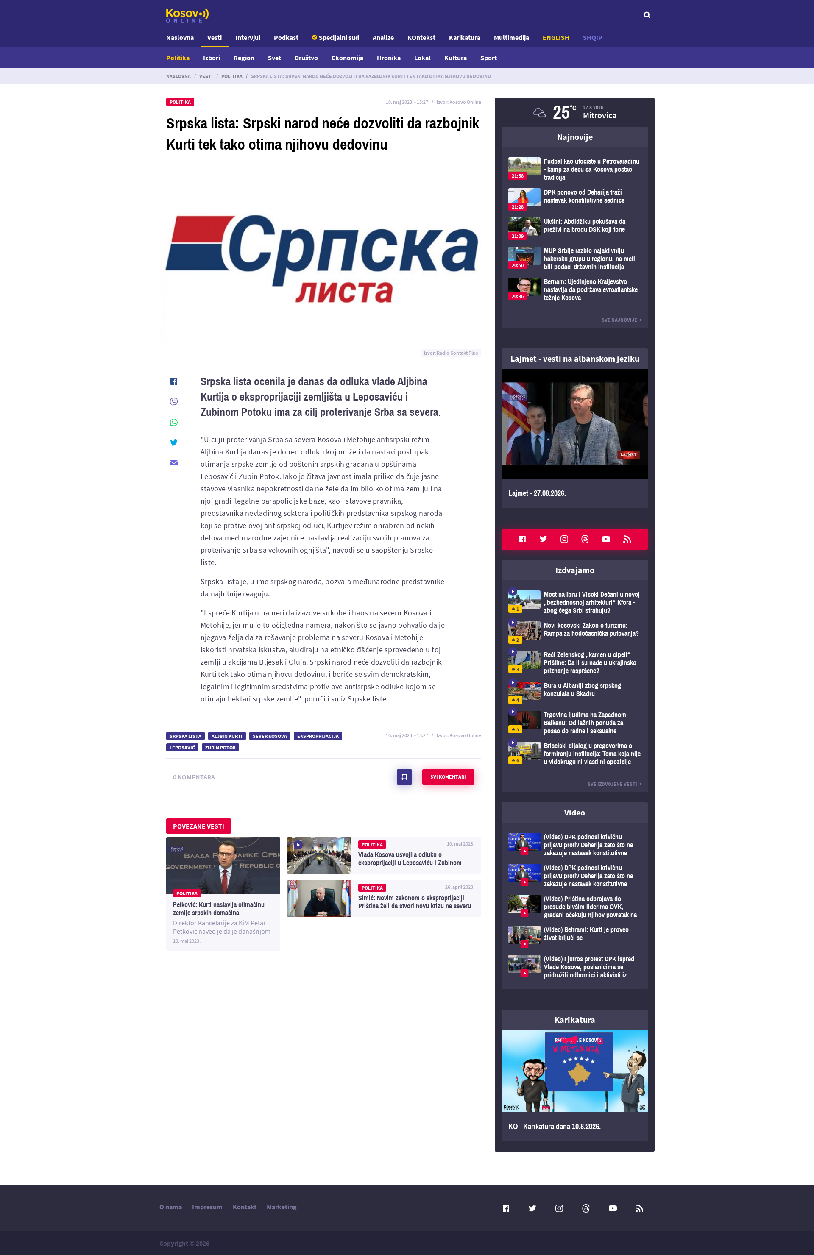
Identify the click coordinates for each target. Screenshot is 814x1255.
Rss (627, 539)
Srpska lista (185, 736)
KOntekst (421, 37)
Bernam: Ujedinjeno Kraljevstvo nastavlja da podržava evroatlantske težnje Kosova (574, 290)
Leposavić (182, 747)
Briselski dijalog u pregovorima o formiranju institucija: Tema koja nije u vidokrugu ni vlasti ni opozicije (574, 754)
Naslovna (180, 37)
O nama (170, 1206)
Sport (488, 57)
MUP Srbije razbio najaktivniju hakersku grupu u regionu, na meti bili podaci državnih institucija (574, 259)
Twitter (543, 539)
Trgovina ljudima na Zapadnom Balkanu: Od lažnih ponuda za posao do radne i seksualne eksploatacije (574, 723)
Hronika (389, 57)
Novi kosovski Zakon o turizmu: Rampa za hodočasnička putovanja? (574, 632)
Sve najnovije (619, 320)
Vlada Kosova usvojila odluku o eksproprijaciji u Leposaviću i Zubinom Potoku (384, 855)
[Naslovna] (187, 15)
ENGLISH (556, 37)
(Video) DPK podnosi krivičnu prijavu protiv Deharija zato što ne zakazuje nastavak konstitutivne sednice (574, 845)
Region (244, 57)
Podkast (286, 37)
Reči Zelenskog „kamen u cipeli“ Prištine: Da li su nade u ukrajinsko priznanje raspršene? (574, 663)
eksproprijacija (318, 736)
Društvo (306, 57)
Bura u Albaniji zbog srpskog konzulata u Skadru (574, 693)
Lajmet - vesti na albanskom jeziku (574, 358)
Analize (383, 37)
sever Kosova (270, 736)
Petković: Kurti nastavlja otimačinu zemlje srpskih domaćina (223, 894)
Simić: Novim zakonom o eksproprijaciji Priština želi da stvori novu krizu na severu (384, 898)
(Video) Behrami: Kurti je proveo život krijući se (574, 937)
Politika (178, 57)
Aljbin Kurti (227, 736)
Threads (585, 539)
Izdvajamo (574, 570)
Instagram (564, 539)
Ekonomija (347, 57)
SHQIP (592, 37)
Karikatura (464, 37)
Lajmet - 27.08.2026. (575, 438)
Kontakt (244, 1206)
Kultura (455, 57)
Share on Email (173, 462)
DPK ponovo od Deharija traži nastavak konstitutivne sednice (574, 199)
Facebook (522, 539)
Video (574, 812)
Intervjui (247, 37)
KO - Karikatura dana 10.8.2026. (575, 1086)
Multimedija (511, 37)
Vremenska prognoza (575, 112)
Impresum (207, 1206)
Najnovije (575, 136)
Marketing (282, 1206)
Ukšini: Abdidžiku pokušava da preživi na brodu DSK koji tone (574, 228)
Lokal (422, 57)
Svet (274, 57)
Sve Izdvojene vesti (612, 784)
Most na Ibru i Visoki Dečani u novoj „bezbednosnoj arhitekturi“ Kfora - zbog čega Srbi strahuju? (574, 602)
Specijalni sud (339, 37)
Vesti (214, 37)
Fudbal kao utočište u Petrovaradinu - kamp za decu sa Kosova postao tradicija (574, 169)
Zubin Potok (220, 747)
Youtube (606, 539)
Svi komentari (448, 777)
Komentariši (404, 777)
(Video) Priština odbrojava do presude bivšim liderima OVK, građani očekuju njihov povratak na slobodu (574, 907)
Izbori (211, 57)
